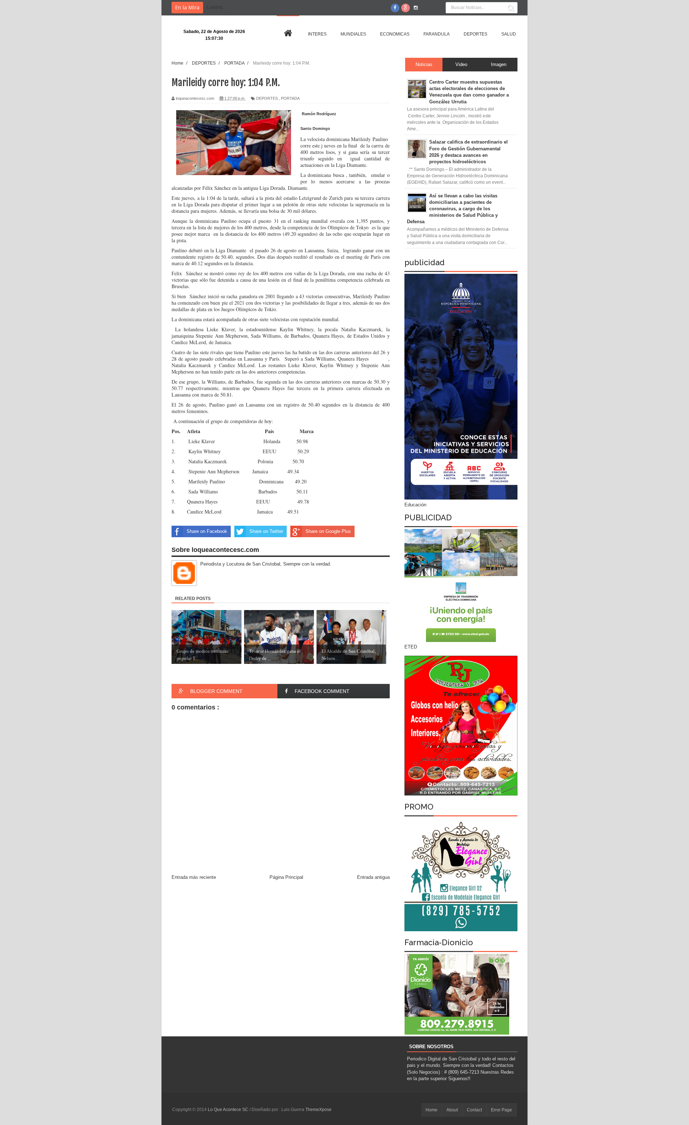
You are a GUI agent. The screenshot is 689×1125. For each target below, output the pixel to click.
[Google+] (405, 8)
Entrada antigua (373, 877)
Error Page (501, 1109)
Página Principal (286, 877)
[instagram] (416, 8)
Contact (474, 1109)
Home (431, 1109)
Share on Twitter (266, 531)
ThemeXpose (318, 1109)
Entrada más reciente (194, 877)
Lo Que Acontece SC (228, 1109)
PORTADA (290, 98)
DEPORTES (267, 98)
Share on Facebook (207, 531)
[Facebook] (395, 8)
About (452, 1109)
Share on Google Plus (328, 531)
